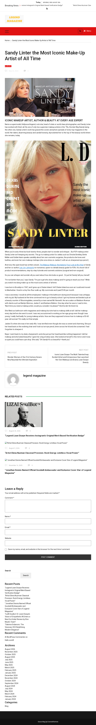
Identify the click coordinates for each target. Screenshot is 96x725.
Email (7, 527)
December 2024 (11, 675)
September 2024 (11, 683)
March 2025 (9, 668)
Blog (9, 66)
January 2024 (10, 699)
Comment (9, 498)
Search (8, 571)
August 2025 (10, 657)
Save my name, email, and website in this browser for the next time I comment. (39, 549)
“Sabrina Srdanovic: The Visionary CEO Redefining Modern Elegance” (15, 627)
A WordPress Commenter (15, 637)
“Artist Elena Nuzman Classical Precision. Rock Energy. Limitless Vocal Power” (42, 453)
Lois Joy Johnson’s (26, 268)
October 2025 (10, 654)
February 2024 (10, 696)
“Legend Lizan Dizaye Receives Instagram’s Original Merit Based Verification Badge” (45, 435)
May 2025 (9, 665)
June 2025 (9, 662)
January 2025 (10, 673)
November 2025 (11, 652)
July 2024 (8, 689)
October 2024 (10, 681)
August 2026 (10, 649)
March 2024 (9, 694)
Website (8, 538)
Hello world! (9, 640)
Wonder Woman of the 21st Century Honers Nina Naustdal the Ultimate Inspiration (25, 358)
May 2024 (9, 691)
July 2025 (8, 660)
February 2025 (10, 670)
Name (8, 516)
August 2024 (10, 686)
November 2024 (11, 678)
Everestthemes (53, 722)
